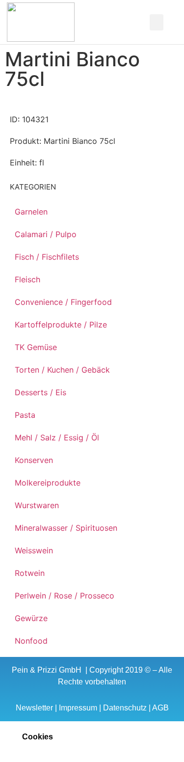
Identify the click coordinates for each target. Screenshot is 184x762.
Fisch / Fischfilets (47, 257)
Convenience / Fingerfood (63, 302)
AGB (160, 708)
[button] (74, 22)
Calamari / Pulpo (46, 234)
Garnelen (31, 212)
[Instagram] (120, 22)
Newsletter (34, 708)
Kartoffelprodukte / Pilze (61, 324)
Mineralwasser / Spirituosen (66, 528)
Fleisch (27, 279)
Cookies (37, 737)
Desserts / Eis (40, 392)
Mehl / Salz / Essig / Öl (57, 437)
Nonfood (31, 641)
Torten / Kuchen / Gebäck (62, 370)
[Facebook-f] (106, 22)
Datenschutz (125, 708)
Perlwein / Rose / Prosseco (64, 595)
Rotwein (30, 573)
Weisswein (34, 550)
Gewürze (31, 618)
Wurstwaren (37, 505)
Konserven (34, 460)
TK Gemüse (36, 347)
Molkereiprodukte (47, 483)
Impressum (78, 708)
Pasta (25, 415)
